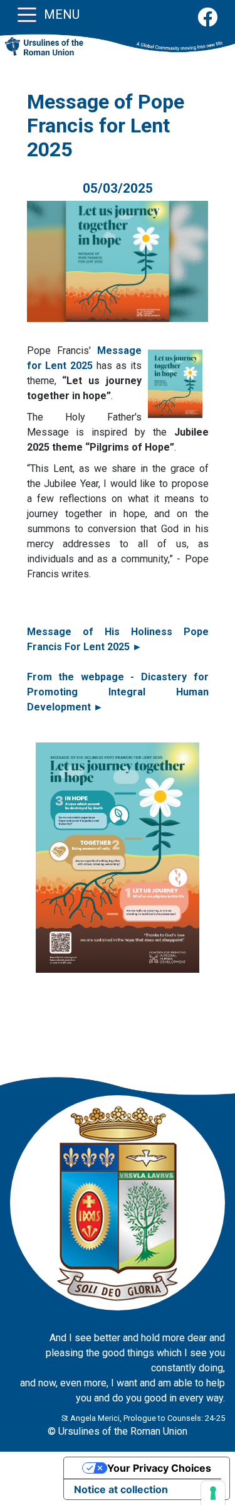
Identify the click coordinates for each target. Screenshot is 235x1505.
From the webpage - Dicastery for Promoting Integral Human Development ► (118, 692)
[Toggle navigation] (27, 14)
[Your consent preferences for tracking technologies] (213, 1493)
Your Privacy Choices (159, 1468)
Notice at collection (121, 1489)
